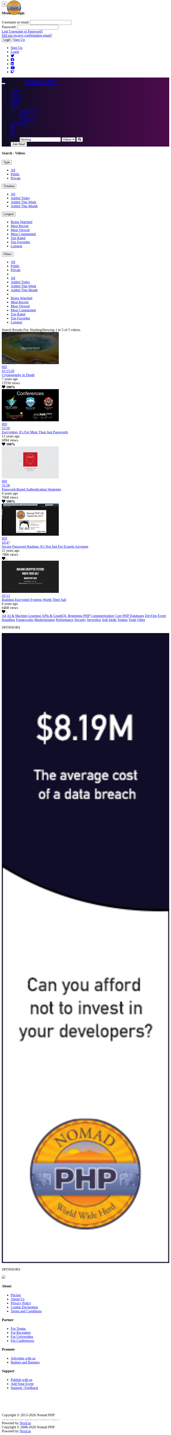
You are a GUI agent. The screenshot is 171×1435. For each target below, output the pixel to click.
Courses (16, 99)
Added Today (20, 198)
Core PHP (122, 616)
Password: (9, 27)
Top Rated (18, 238)
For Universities (22, 1336)
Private (15, 178)
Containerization (102, 616)
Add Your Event (22, 1384)
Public (15, 174)
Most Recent (19, 226)
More (14, 107)
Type (7, 162)
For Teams (18, 1328)
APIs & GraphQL (54, 616)
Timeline (9, 186)
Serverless (94, 620)
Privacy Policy (21, 1303)
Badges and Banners (25, 1362)
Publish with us (21, 1380)
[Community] (13, 131)
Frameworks (24, 620)
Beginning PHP (79, 616)
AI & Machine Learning (24, 616)
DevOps (151, 616)
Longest (9, 214)
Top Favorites (20, 242)
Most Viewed (20, 230)
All (13, 170)
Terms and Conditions (26, 1311)
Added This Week (23, 202)
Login (7, 40)
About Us (17, 1299)
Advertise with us (23, 1358)
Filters (8, 254)
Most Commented (23, 234)
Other (141, 620)
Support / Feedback (24, 1388)
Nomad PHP (41, 81)
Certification (28, 111)
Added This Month (24, 206)
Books (15, 103)
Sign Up (19, 40)
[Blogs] (12, 127)
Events (15, 91)
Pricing (16, 1295)
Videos (15, 95)
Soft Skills (109, 620)
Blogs (24, 115)
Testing (122, 620)
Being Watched (21, 222)
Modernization (44, 620)
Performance (64, 620)
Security (80, 620)
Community (28, 119)
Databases (137, 616)
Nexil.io (25, 1423)
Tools (132, 620)
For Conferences (22, 1341)
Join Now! (18, 144)
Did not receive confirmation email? (27, 35)
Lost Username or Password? (22, 31)
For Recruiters (21, 1332)
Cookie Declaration (24, 1307)
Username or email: (15, 22)
